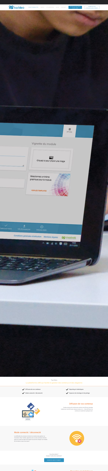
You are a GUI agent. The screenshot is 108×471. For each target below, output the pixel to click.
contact (63, 7)
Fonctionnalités (33, 7)
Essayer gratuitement (54, 460)
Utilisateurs (50, 7)
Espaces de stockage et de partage (79, 393)
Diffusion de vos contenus (33, 389)
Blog (57, 7)
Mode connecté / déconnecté (33, 393)
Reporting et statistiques (76, 389)
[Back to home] (12, 7)
